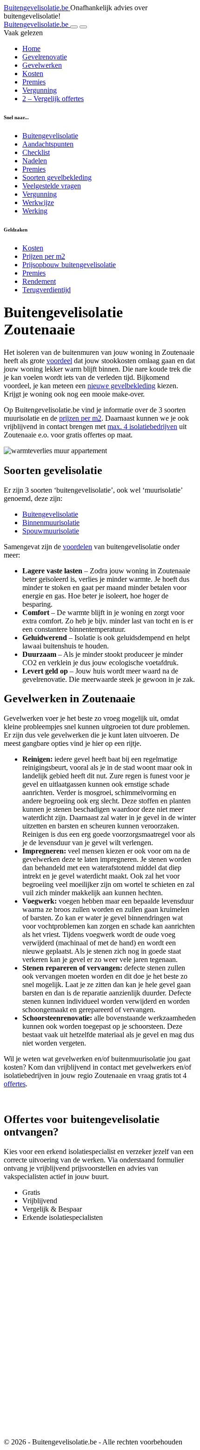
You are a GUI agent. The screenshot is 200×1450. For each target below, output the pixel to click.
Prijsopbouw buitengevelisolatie (69, 265)
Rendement (39, 281)
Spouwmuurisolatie (50, 531)
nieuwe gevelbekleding (121, 386)
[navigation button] (74, 27)
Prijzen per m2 (43, 256)
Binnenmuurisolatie (51, 522)
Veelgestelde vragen (51, 186)
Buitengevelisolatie (50, 136)
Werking (34, 211)
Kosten (32, 73)
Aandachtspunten (47, 144)
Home (31, 48)
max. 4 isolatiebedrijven (142, 426)
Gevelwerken (42, 65)
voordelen (77, 547)
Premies (34, 82)
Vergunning (39, 90)
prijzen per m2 (80, 418)
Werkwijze (38, 202)
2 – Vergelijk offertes (53, 99)
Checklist (36, 152)
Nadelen (34, 161)
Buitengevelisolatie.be (37, 8)
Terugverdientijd (46, 290)
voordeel (59, 361)
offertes (15, 1084)
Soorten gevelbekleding (57, 177)
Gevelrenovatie (44, 57)
